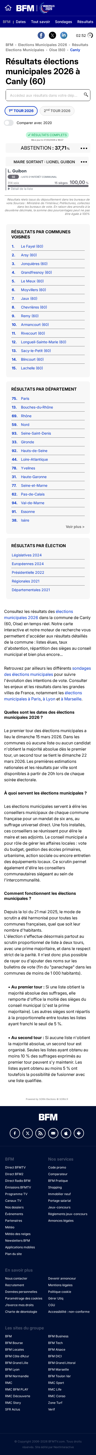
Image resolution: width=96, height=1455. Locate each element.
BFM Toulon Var (59, 1376)
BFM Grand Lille (16, 1363)
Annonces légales (60, 1220)
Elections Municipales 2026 (42, 44)
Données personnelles (21, 1292)
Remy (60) (30, 316)
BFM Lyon (12, 1369)
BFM (6, 21)
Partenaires (13, 1220)
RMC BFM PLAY (16, 1389)
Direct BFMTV (15, 1167)
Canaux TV (13, 1201)
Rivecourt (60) (33, 333)
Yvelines (28, 468)
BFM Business (58, 1336)
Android (79, 1133)
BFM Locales (14, 1349)
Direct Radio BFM (17, 1181)
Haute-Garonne (34, 477)
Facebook (15, 1133)
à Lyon (49, 698)
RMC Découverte (17, 1396)
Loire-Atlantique (34, 459)
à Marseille (71, 698)
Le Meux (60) (32, 281)
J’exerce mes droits (19, 1305)
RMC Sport (56, 1383)
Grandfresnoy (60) (36, 272)
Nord (25, 424)
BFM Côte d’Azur (17, 1356)
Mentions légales (60, 1285)
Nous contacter (16, 1278)
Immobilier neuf (59, 1194)
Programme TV (16, 1194)
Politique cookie (59, 1292)
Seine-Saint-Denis (36, 433)
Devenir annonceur (62, 1278)
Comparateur (58, 1174)
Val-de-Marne (32, 503)
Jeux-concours (59, 1207)
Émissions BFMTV (18, 1187)
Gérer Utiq (55, 1298)
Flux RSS (40, 1133)
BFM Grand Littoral (62, 1363)
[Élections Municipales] (33, 8)
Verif (51, 1409)
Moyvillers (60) (33, 290)
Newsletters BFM (17, 1240)
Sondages (63, 21)
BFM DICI (55, 1356)
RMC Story (13, 1403)
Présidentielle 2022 (28, 572)
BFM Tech (55, 1343)
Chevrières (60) (34, 307)
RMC (8, 1383)
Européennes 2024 (28, 563)
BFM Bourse (14, 1343)
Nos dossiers (14, 1207)
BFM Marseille (58, 1369)
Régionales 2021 (25, 581)
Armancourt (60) (35, 324)
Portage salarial (59, 1201)
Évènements (14, 1214)
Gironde (27, 442)
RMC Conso (56, 1396)
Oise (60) (57, 50)
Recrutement (14, 1285)
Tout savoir (40, 21)
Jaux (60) (29, 298)
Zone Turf (55, 1403)
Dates (21, 21)
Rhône (26, 416)
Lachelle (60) (32, 368)
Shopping (55, 1187)
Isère (25, 520)
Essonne (28, 511)
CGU (51, 1305)
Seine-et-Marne (34, 485)
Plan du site (13, 1254)
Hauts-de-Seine (34, 450)
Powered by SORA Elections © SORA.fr (47, 1099)
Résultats (85, 21)
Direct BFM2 (14, 1174)
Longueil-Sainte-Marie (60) (43, 342)
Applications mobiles (20, 1247)
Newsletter (53, 1133)
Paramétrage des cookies (23, 1298)
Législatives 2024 (27, 555)
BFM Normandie (17, 1376)
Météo (9, 1227)
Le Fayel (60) (32, 246)
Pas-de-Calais (33, 494)
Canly (75, 50)
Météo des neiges (17, 1234)
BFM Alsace (56, 1349)
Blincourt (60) (32, 359)
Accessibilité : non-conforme (69, 1312)
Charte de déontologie (21, 1312)
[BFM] (8, 8)
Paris (25, 398)
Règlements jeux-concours (67, 1214)
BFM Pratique (58, 1181)
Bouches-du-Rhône (37, 407)
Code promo (57, 1167)
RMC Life (54, 1389)
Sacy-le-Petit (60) (36, 350)
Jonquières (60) (34, 263)
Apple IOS (66, 1133)
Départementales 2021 (31, 590)
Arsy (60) (29, 255)
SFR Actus (12, 1409)
